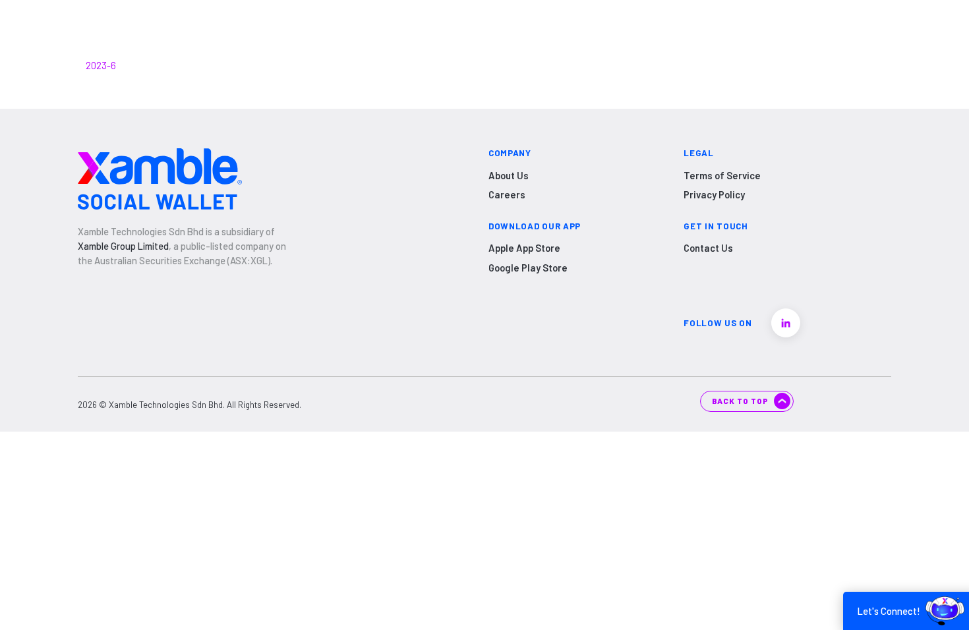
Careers (506, 194)
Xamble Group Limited (123, 246)
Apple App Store (524, 248)
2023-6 (101, 65)
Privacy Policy (714, 194)
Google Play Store (528, 267)
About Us (508, 175)
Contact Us (708, 248)
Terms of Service (722, 175)
